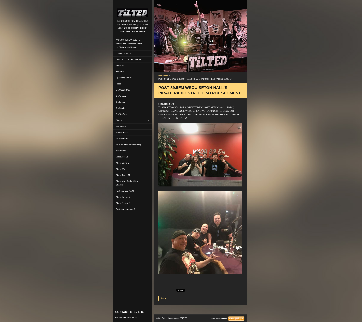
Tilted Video (121, 151)
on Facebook (122, 138)
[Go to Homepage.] (132, 9)
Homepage (163, 76)
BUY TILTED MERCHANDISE (129, 59)
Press (118, 84)
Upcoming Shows (124, 78)
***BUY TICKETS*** (124, 53)
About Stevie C (122, 163)
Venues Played (122, 132)
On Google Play (123, 90)
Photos (119, 120)
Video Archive (122, 157)
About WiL (120, 169)
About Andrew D (123, 203)
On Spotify (120, 108)
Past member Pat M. (125, 191)
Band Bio (120, 71)
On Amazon (121, 96)
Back (163, 298)
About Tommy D (123, 197)
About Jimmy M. (123, 175)
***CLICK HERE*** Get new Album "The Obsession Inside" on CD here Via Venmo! (129, 43)
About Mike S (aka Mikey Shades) (127, 183)
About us (120, 65)
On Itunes (120, 102)
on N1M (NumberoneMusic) (128, 144)
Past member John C (125, 209)
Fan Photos (121, 126)
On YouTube (121, 114)
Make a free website (219, 318)
